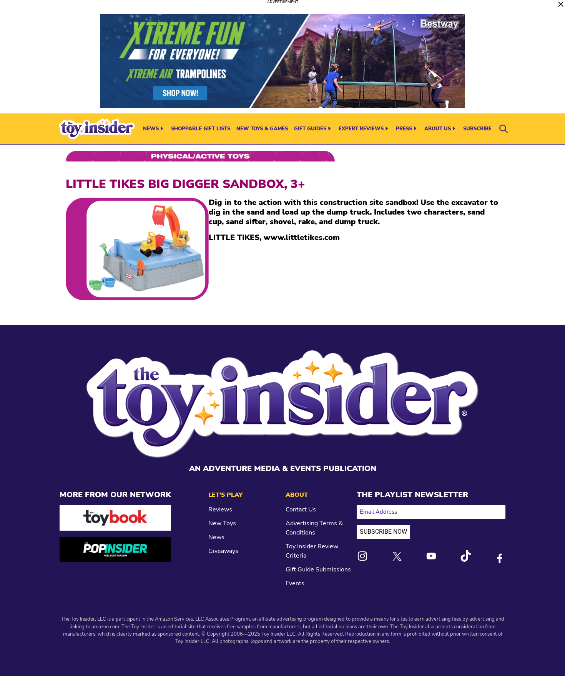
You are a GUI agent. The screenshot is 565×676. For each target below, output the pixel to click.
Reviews (220, 509)
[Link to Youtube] (431, 556)
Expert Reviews (361, 128)
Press (404, 128)
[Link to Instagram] (362, 556)
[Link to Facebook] (499, 558)
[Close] (560, 4)
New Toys (222, 523)
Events (295, 583)
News (151, 128)
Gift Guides (310, 128)
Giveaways (223, 551)
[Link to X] (397, 556)
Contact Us (301, 509)
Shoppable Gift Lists (200, 128)
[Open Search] (503, 129)
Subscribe (477, 128)
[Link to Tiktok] (465, 556)
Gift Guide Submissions (318, 569)
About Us (437, 128)
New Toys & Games (262, 128)
